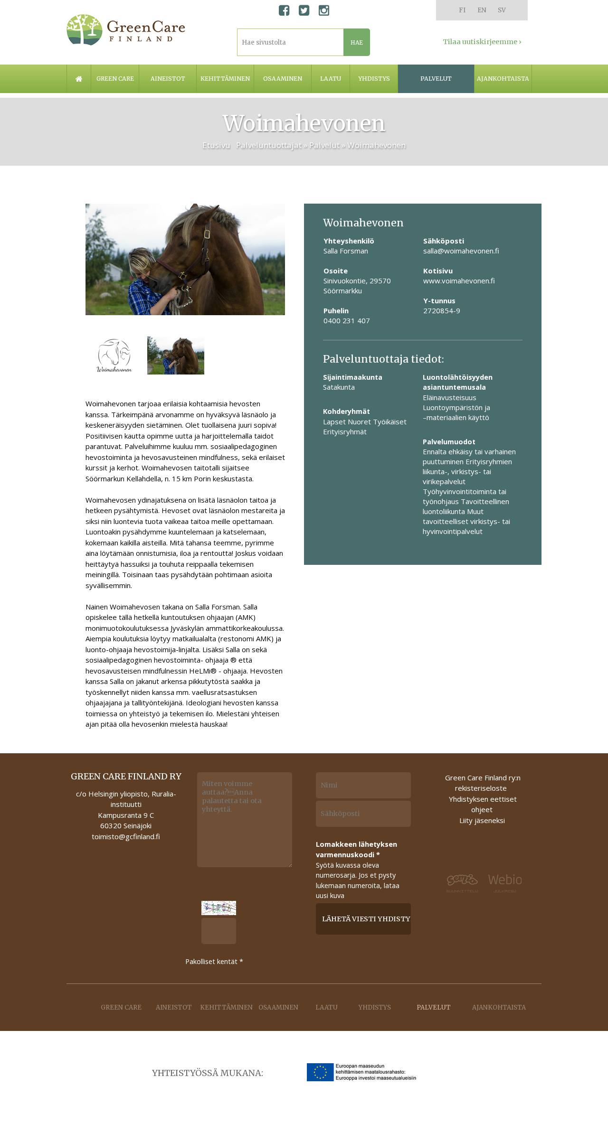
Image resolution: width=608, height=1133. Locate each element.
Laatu (330, 78)
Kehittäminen (225, 78)
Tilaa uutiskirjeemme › (482, 41)
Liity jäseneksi (482, 820)
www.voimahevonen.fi (459, 280)
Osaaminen (282, 78)
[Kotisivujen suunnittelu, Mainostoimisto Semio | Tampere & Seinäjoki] (463, 883)
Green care (115, 78)
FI (462, 10)
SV (502, 10)
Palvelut (436, 78)
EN (481, 10)
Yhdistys (374, 78)
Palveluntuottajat (269, 145)
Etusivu (216, 145)
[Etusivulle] (125, 30)
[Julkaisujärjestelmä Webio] (502, 883)
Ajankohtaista (503, 78)
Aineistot (168, 78)
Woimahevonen (376, 145)
